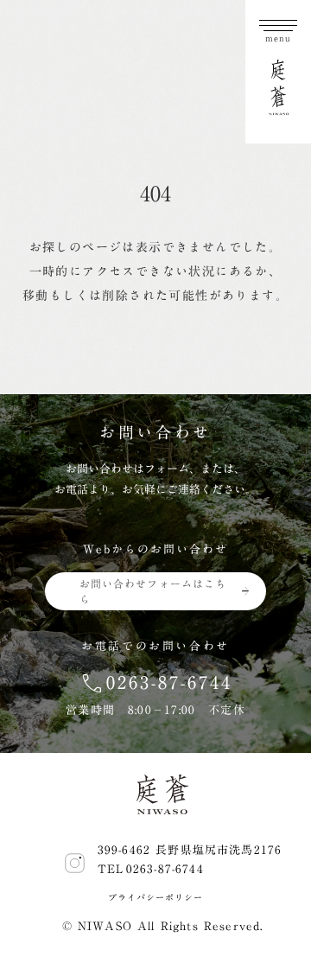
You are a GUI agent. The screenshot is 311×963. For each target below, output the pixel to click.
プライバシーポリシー (155, 897)
